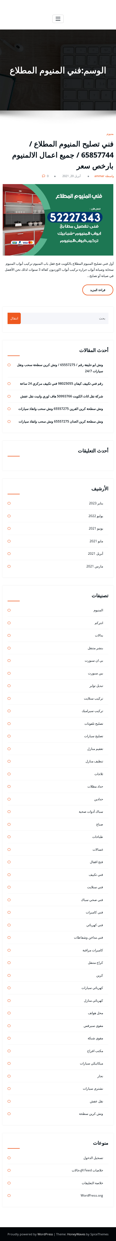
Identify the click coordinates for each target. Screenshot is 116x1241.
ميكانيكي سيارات (91, 1063)
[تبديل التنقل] (58, 19)
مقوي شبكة (95, 1038)
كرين (99, 975)
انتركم (99, 622)
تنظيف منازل (94, 761)
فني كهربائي (94, 925)
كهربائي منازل (93, 1000)
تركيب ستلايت (93, 698)
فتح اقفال (96, 862)
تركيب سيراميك (92, 710)
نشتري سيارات (93, 1088)
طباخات (97, 836)
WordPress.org (92, 1195)
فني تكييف (96, 874)
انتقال (14, 318)
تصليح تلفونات (93, 723)
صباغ (99, 824)
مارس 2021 (94, 566)
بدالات (99, 635)
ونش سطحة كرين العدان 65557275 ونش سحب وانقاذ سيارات (61, 421)
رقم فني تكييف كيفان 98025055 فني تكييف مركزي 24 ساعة (61, 383)
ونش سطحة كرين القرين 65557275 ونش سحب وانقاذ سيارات (60, 408)
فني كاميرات (94, 912)
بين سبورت (95, 673)
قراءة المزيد (97, 290)
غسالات (98, 849)
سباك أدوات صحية (91, 811)
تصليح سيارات (93, 736)
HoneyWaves (76, 1234)
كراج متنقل (95, 962)
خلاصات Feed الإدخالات (87, 1170)
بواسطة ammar (104, 176)
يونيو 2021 (96, 528)
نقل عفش (96, 1101)
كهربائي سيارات (92, 987)
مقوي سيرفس (93, 1025)
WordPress (45, 1234)
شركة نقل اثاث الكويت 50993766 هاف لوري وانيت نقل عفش (61, 396)
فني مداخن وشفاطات (88, 937)
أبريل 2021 (95, 553)
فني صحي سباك (92, 899)
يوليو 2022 (95, 516)
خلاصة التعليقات (92, 1183)
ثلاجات (98, 774)
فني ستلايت (95, 887)
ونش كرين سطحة (91, 1113)
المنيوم (111, 134)
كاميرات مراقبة (93, 950)
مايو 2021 (96, 541)
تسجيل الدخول (93, 1157)
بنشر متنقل (95, 648)
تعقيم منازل (95, 748)
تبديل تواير (96, 685)
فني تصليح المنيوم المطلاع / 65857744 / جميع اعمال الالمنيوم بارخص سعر (63, 155)
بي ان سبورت (94, 660)
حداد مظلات (95, 786)
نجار (100, 1076)
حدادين (98, 799)
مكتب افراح (95, 1051)
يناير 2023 (96, 503)
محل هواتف (95, 1013)
